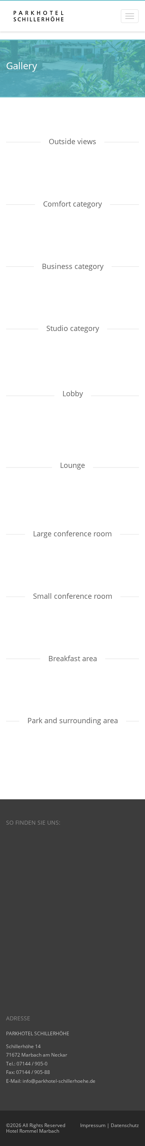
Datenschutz (125, 1125)
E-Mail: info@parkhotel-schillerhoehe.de (50, 1081)
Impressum (93, 1125)
